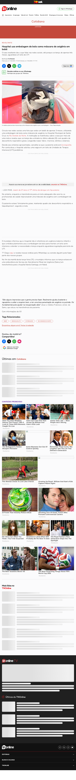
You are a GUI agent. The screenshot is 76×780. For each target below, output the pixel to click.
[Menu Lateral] (3, 15)
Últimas (72, 15)
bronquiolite (66, 145)
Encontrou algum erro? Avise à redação (18, 325)
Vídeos (66, 15)
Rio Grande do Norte (17, 135)
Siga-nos (66, 66)
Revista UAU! (44, 15)
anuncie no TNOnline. (59, 184)
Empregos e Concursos (56, 15)
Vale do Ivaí (24, 15)
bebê (5, 321)
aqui (12, 253)
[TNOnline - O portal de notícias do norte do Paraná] (9, 9)
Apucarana (8, 15)
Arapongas (16, 15)
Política (37, 15)
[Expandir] (73, 765)
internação (29, 321)
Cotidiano (38, 21)
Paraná (31, 15)
